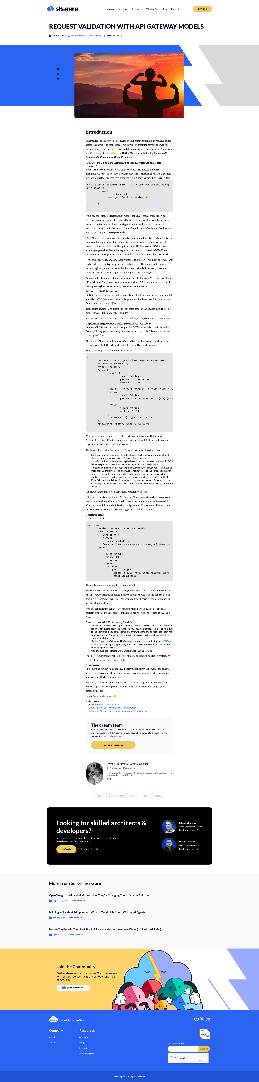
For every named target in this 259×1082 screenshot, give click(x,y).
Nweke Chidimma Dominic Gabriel (86, 35)
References (137, 9)
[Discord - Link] (207, 1019)
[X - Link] (196, 1019)
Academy (83, 1037)
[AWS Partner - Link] (205, 1034)
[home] (69, 8)
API (108, 795)
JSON (134, 795)
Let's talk (202, 8)
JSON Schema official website (105, 704)
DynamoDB (157, 795)
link (145, 491)
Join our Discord (86, 1053)
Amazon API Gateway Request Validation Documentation (119, 711)
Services (110, 9)
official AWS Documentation (113, 660)
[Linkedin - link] (202, 1019)
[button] (110, 9)
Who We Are (152, 9)
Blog (164, 9)
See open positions (113, 744)
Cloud (98, 795)
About (52, 1037)
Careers (52, 1042)
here (168, 318)
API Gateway (121, 795)
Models (166, 327)
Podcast (175, 9)
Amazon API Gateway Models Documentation (113, 707)
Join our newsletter (176, 1043)
